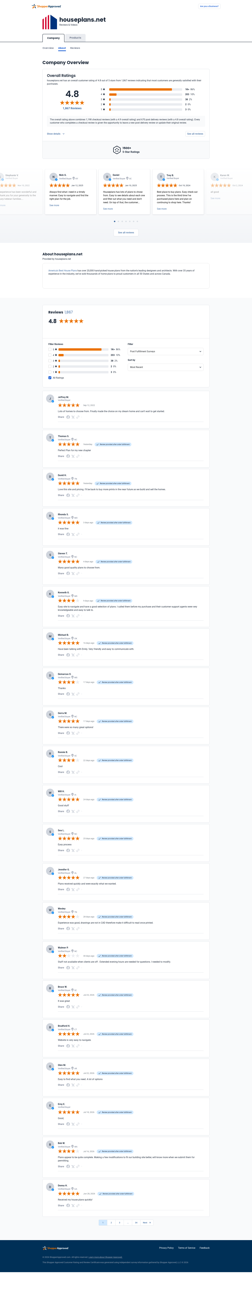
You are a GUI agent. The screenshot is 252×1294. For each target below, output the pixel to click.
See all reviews (195, 133)
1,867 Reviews (72, 108)
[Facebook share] (68, 416)
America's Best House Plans (62, 270)
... (128, 1222)
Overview (48, 48)
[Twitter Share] (73, 417)
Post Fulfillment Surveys (142, 351)
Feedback (205, 1248)
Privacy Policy (166, 1248)
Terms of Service (186, 1248)
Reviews (75, 48)
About (62, 48)
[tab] (114, 221)
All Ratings (58, 377)
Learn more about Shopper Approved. (106, 1257)
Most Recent (136, 367)
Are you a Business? (209, 6)
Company (53, 38)
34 (136, 1222)
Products (75, 37)
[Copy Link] (77, 417)
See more (54, 205)
